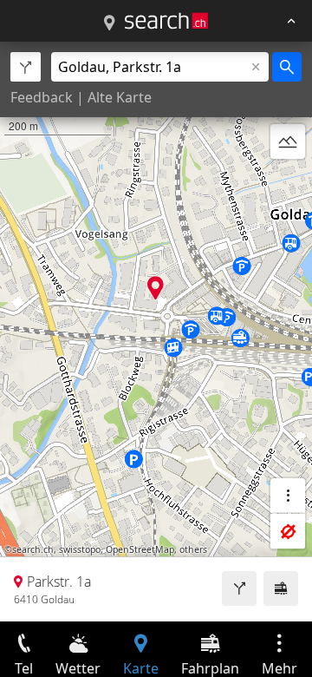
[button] (155, 288)
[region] (156, 331)
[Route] (239, 588)
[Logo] (166, 21)
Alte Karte (120, 97)
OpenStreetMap (140, 549)
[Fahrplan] (280, 588)
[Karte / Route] (109, 23)
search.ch (33, 549)
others (193, 549)
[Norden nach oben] (287, 183)
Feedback (41, 97)
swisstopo (80, 549)
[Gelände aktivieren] (287, 141)
